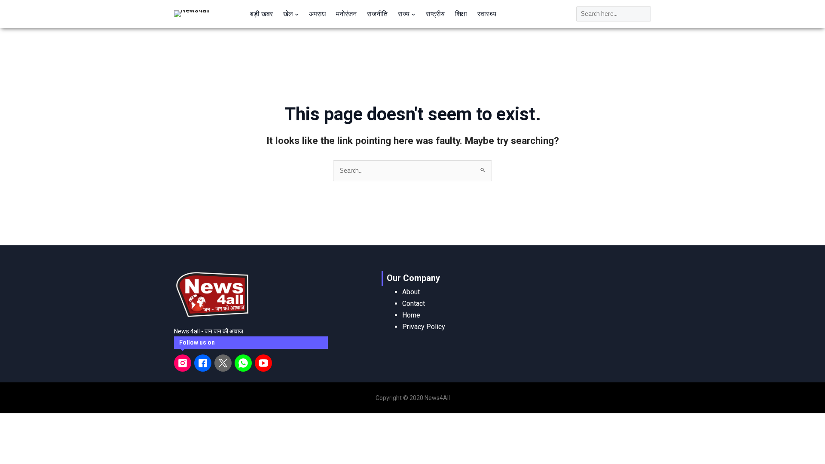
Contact (413, 303)
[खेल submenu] (297, 14)
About (411, 292)
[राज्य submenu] (413, 14)
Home (411, 315)
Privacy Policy (423, 327)
